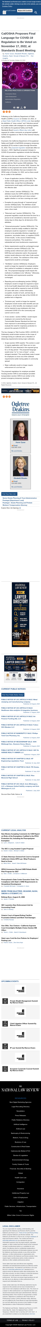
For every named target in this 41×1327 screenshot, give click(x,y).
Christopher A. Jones (23, 886)
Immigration (20, 1182)
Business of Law (20, 1142)
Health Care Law (20, 1177)
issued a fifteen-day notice (22, 130)
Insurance (20, 1188)
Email (15, 445)
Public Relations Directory (20, 1120)
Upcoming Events (10, 981)
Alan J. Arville (8, 873)
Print (15, 107)
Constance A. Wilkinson (20, 873)
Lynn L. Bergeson (9, 843)
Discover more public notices (10, 794)
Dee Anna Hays (18, 942)
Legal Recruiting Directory (21, 1106)
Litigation (20, 1202)
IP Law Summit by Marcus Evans (22, 1048)
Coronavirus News (10, 94)
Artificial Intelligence (20, 1124)
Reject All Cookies (25, 10)
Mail (18, 107)
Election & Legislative (20, 1155)
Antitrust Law (20, 1129)
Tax (20, 1211)
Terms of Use (23, 1233)
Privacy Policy (34, 1233)
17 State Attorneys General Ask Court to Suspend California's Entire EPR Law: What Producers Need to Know (20, 859)
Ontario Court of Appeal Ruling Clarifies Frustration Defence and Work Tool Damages (18, 916)
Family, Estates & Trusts (20, 1164)
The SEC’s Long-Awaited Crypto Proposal (17, 849)
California (8, 102)
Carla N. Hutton (19, 843)
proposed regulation (18, 148)
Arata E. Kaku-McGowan (19, 863)
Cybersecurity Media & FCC (20, 1151)
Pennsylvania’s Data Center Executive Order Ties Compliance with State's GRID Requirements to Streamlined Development (20, 882)
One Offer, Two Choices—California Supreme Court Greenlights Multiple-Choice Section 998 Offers (19, 928)
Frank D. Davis (8, 942)
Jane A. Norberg (8, 909)
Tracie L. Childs (8, 932)
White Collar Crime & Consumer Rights (20, 1215)
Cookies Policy (7, 6)
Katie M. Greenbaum (20, 932)
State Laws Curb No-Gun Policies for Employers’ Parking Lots (19, 939)
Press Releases (20, 1115)
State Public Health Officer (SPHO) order (17, 121)
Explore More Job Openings (10, 508)
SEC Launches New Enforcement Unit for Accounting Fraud (17, 906)
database (33, 1236)
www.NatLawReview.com (10, 1240)
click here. (32, 1314)
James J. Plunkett (9, 899)
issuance (16, 119)
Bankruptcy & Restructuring (20, 1133)
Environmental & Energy (20, 1160)
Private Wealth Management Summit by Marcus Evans (24, 1002)
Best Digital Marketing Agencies (20, 1102)
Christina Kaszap (9, 919)
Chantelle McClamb (9, 886)
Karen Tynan (9, 54)
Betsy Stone (7, 863)
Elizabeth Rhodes (21, 54)
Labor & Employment (20, 1197)
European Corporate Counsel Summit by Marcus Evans (24, 1069)
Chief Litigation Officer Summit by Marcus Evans (23, 1024)
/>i (25, 107)
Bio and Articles (16, 451)
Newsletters (21, 1111)
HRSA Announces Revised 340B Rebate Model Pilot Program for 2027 (19, 870)
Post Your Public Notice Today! (12, 695)
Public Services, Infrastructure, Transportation (20, 1206)
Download (22, 107)
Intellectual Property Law (20, 1193)
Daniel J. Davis (8, 851)
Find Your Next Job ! (9, 494)
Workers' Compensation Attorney (15, 505)
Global (20, 1173)
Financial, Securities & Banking (20, 1169)
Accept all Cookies (9, 10)
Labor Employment (10, 96)
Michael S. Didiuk (19, 851)
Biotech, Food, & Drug (20, 1138)
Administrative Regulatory (12, 99)
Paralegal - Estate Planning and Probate (17, 503)
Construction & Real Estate (20, 1146)
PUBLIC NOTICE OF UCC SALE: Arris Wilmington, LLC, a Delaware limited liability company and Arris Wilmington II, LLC (20, 786)
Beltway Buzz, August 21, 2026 (13, 897)
